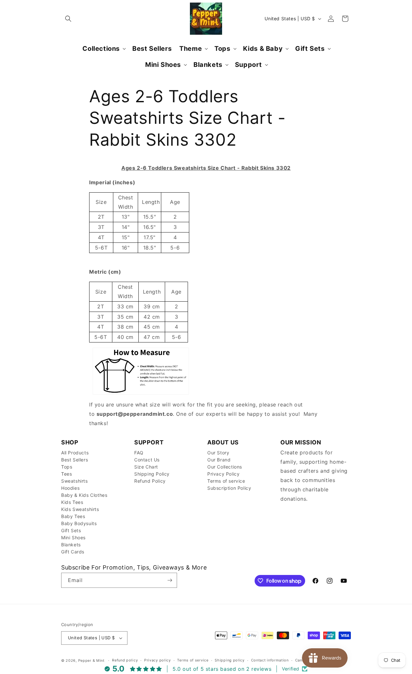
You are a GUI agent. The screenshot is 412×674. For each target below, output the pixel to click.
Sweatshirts (74, 481)
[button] (68, 19)
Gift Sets (71, 530)
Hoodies (70, 488)
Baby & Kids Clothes (84, 495)
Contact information (270, 660)
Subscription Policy (229, 488)
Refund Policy (150, 481)
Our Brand (218, 459)
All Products (75, 452)
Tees (66, 474)
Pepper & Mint (91, 660)
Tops (66, 466)
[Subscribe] (170, 580)
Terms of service (226, 481)
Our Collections (224, 466)
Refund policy (125, 660)
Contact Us (147, 459)
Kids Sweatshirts (80, 509)
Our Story (218, 452)
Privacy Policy (223, 474)
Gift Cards (72, 551)
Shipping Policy (152, 474)
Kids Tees (72, 502)
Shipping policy (230, 660)
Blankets (71, 544)
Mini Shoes (73, 537)
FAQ (139, 452)
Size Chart (146, 466)
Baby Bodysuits (79, 523)
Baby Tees (73, 516)
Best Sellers (74, 459)
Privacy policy (157, 660)
